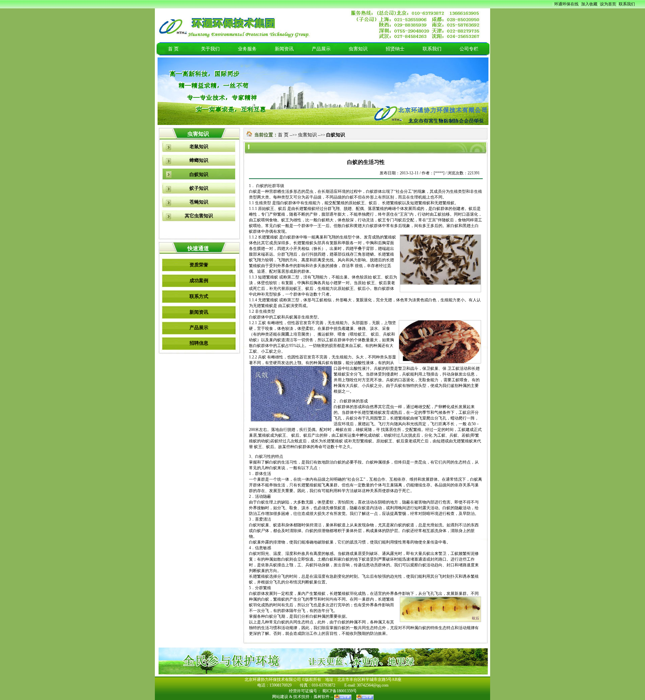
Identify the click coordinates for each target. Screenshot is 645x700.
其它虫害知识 (199, 215)
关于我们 (210, 48)
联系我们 (432, 48)
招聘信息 (198, 343)
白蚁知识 (198, 174)
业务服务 (247, 48)
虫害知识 (358, 48)
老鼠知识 (198, 146)
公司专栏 (469, 48)
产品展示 (321, 48)
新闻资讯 (284, 48)
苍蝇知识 (198, 202)
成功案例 (198, 280)
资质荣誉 (198, 264)
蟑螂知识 (198, 160)
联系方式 (198, 296)
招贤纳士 (395, 48)
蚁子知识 (198, 188)
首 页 (173, 48)
